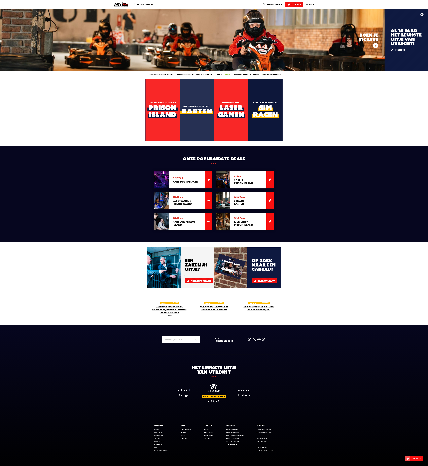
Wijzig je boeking (232, 429)
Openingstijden (186, 429)
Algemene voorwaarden (235, 435)
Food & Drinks (159, 441)
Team (183, 435)
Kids (155, 447)
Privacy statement (232, 438)
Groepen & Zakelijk (161, 450)
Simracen (157, 438)
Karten (156, 429)
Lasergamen (158, 435)
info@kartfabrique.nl (265, 432)
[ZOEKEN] (196, 340)
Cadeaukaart (266, 280)
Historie (183, 432)
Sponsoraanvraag (232, 441)
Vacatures (184, 438)
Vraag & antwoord (232, 432)
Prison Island (158, 432)
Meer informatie (200, 280)
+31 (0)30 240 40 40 (145, 4)
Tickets (399, 50)
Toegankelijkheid (232, 444)
